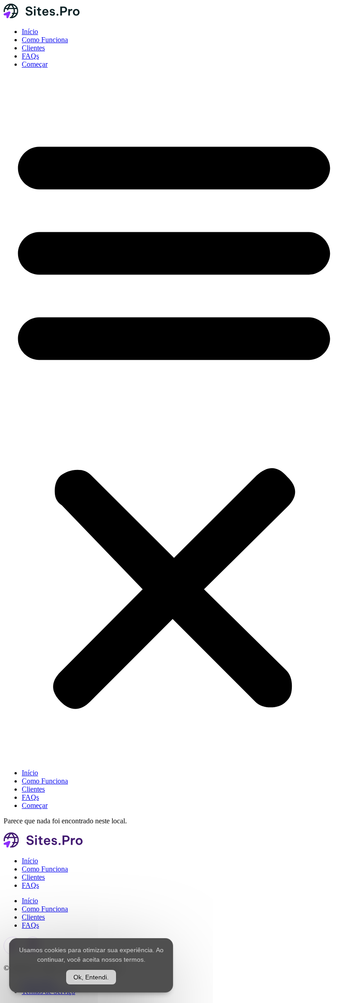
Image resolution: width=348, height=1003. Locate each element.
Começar (35, 64)
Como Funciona (45, 40)
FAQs (30, 56)
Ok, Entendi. (91, 977)
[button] (174, 419)
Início (30, 31)
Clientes (33, 48)
